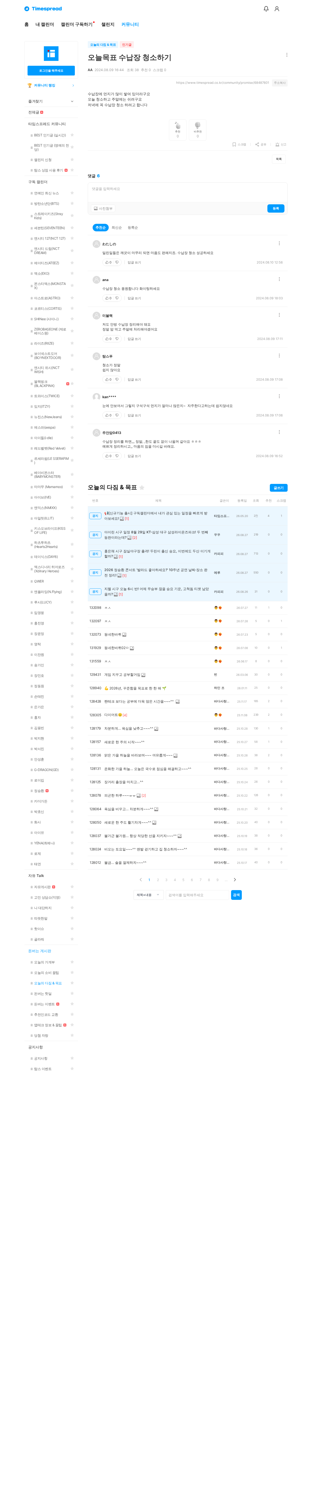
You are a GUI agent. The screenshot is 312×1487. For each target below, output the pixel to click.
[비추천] (117, 262)
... (226, 880)
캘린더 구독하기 (77, 24)
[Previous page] (140, 879)
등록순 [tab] (133, 227)
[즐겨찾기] (142, 487)
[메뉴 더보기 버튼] (286, 55)
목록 (279, 159)
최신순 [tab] (117, 227)
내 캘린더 (45, 24)
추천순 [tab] (101, 227)
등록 (276, 208)
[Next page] (234, 879)
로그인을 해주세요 (51, 70)
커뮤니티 (130, 24)
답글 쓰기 (134, 262)
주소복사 (280, 83)
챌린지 (108, 24)
